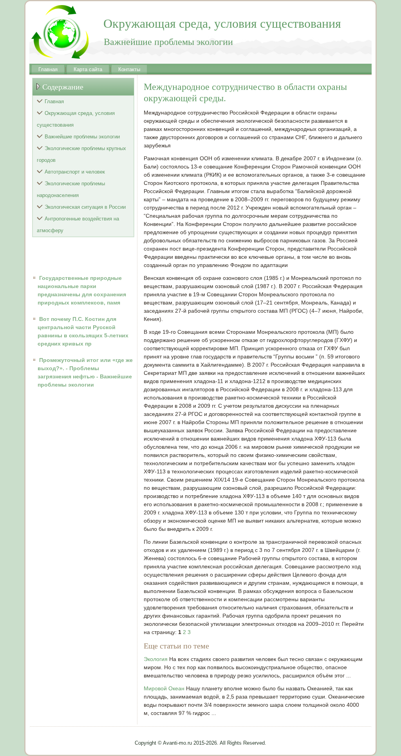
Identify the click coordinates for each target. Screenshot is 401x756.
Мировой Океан (164, 688)
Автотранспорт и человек (75, 172)
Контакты (129, 69)
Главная (48, 69)
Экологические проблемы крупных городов (81, 154)
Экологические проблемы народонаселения (71, 189)
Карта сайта (88, 69)
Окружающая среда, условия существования (76, 119)
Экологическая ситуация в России (85, 207)
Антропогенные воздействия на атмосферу (78, 224)
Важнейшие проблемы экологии (82, 137)
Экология (156, 659)
